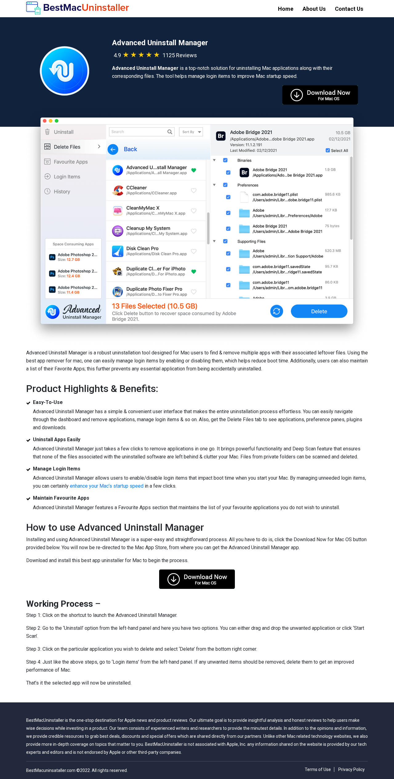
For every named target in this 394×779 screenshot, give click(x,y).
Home (285, 9)
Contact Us (349, 9)
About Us (314, 9)
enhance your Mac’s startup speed (106, 486)
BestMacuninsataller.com (51, 770)
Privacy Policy (351, 769)
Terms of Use (318, 769)
